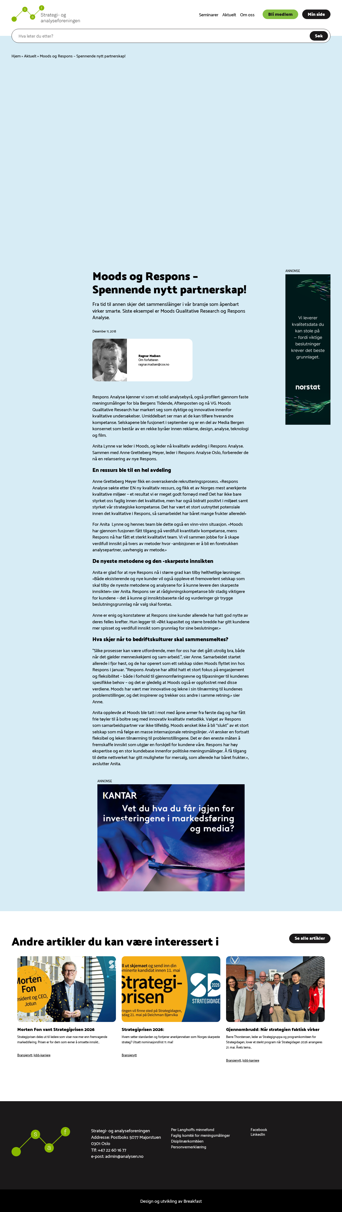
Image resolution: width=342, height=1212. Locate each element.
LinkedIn (258, 1134)
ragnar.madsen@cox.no (153, 364)
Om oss (247, 14)
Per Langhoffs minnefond (192, 1129)
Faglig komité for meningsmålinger (200, 1135)
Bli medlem (280, 14)
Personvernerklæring (188, 1146)
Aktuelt (229, 14)
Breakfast (193, 1200)
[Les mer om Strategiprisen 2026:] (171, 1009)
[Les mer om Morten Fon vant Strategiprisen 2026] (66, 1009)
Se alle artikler (310, 937)
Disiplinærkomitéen (187, 1140)
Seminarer (208, 14)
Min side (316, 14)
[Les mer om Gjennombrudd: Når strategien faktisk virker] (275, 1009)
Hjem (16, 55)
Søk (319, 35)
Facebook (259, 1129)
